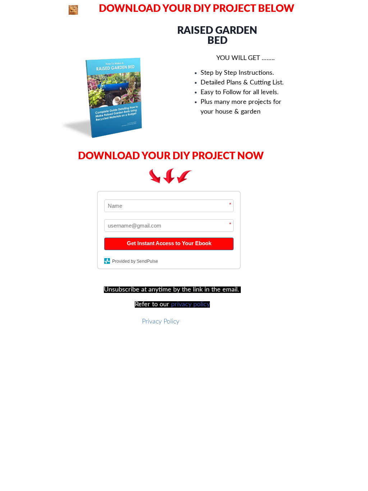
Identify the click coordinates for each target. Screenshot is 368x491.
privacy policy (190, 304)
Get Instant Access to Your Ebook (169, 243)
